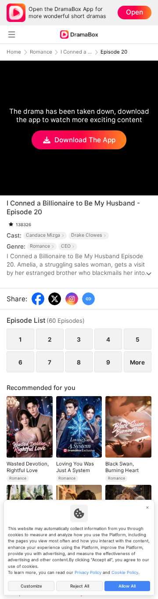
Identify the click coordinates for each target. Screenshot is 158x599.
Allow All (127, 586)
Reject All (79, 586)
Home (14, 52)
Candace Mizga (43, 235)
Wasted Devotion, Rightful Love (28, 467)
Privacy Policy (88, 572)
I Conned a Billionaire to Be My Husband (76, 52)
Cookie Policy (124, 572)
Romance (41, 52)
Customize (31, 586)
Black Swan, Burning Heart (122, 467)
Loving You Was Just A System (75, 467)
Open (134, 12)
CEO (66, 246)
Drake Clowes (86, 235)
